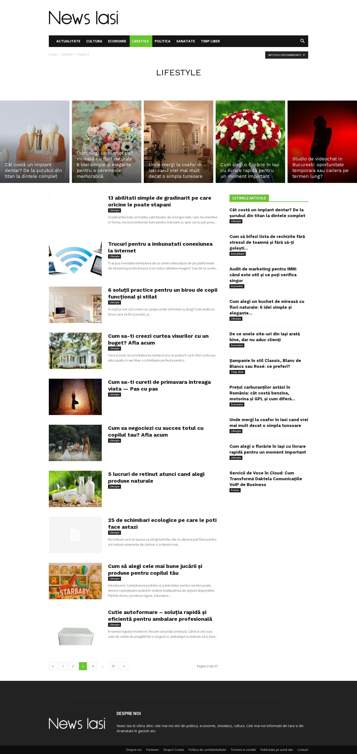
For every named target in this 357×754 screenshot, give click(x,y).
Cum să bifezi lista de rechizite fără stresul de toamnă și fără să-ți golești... (267, 242)
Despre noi (134, 750)
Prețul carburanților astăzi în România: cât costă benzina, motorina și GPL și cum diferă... (262, 393)
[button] (302, 41)
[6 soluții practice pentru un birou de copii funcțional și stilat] (75, 305)
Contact (303, 750)
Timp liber (210, 41)
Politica (162, 41)
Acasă (53, 54)
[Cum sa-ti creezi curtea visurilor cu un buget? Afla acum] (75, 351)
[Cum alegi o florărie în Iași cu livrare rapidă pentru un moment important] (250, 142)
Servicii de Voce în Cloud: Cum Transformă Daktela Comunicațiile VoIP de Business (266, 479)
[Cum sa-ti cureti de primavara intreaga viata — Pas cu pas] (75, 397)
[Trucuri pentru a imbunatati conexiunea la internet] (75, 259)
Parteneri (152, 750)
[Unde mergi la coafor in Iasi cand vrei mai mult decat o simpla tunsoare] (178, 142)
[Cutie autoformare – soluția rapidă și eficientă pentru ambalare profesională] (75, 627)
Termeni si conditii (243, 750)
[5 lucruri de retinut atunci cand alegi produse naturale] (75, 489)
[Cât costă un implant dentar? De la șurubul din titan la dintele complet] (34, 142)
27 (113, 666)
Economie (117, 41)
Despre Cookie (173, 750)
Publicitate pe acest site (277, 750)
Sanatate (185, 41)
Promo (235, 490)
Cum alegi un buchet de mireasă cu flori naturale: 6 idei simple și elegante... (267, 307)
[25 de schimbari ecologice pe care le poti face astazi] (75, 535)
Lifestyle (140, 41)
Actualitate (68, 41)
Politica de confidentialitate (207, 750)
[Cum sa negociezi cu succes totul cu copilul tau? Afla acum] (75, 443)
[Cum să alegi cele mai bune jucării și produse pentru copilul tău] (75, 581)
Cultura (94, 41)
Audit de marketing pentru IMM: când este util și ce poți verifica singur (263, 275)
